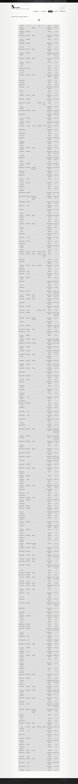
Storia (50, 11)
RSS (46, 1)
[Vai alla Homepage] (16, 6)
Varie (56, 11)
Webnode (64, 780)
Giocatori (25, 16)
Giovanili (21, 16)
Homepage (35, 11)
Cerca (65, 1)
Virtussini (43, 11)
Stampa (50, 1)
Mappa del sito (42, 1)
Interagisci (63, 11)
